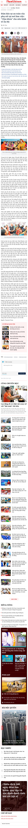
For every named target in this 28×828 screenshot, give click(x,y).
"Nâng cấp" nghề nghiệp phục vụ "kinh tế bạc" (18, 453)
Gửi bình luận (22, 373)
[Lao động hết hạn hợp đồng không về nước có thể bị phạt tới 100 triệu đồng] (6, 474)
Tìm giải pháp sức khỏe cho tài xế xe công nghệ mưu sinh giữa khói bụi (19, 581)
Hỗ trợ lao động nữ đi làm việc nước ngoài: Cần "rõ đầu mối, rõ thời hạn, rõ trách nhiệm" (19, 591)
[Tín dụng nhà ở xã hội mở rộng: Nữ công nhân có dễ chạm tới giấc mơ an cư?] (6, 420)
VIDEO (5, 630)
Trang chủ (3, 8)
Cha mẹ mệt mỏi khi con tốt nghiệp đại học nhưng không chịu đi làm (12, 616)
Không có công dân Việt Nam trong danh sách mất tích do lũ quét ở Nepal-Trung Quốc (13, 608)
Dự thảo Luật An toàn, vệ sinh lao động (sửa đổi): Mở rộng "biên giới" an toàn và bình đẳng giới (19, 536)
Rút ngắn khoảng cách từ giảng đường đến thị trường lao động (19, 554)
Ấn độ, (16, 357)
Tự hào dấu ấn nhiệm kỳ (7, 664)
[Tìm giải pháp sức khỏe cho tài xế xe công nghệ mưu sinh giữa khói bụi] (6, 582)
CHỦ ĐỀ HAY (6, 813)
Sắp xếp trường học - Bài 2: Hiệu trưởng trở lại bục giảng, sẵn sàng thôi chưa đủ (19, 527)
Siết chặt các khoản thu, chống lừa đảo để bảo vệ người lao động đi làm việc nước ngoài (19, 464)
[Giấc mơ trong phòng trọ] (14, 684)
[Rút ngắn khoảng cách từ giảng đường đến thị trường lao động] (6, 555)
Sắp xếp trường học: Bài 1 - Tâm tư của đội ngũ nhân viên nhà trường (19, 545)
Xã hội (8, 8)
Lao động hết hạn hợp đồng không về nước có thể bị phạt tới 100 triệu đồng (19, 473)
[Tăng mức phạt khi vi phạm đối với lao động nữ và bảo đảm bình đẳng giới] (6, 429)
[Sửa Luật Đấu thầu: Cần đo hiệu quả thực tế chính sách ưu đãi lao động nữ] (6, 447)
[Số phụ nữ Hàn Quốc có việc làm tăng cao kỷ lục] (5, 328)
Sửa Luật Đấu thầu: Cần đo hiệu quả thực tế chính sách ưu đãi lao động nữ (19, 446)
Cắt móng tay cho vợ (9, 702)
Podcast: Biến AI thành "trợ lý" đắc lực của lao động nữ (19, 480)
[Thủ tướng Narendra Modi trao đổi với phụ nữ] (14, 44)
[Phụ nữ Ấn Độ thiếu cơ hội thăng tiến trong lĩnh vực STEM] (5, 342)
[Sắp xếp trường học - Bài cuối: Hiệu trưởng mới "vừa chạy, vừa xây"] (6, 491)
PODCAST (6, 675)
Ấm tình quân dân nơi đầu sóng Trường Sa (12, 612)
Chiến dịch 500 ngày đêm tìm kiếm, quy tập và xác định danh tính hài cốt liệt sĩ (14, 790)
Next (26, 727)
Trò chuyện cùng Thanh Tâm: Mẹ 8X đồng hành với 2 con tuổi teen (14, 698)
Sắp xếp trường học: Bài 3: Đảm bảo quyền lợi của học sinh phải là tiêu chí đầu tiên (19, 518)
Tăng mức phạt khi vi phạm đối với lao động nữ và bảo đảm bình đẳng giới (19, 428)
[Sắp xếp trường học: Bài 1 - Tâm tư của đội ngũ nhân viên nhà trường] (6, 546)
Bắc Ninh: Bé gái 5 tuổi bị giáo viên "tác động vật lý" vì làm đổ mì (14, 752)
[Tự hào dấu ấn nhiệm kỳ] (7, 658)
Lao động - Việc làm (15, 8)
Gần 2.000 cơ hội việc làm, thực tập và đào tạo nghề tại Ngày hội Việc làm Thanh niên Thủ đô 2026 (19, 564)
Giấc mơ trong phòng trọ (11, 694)
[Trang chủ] (2, 5)
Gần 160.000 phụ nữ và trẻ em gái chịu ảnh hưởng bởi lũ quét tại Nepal (14, 741)
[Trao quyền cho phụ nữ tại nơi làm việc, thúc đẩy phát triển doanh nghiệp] (5, 347)
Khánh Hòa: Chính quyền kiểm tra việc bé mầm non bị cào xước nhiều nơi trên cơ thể (15, 764)
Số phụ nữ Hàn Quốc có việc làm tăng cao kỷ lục (12, 69)
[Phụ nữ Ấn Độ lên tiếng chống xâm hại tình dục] (5, 338)
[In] (18, 33)
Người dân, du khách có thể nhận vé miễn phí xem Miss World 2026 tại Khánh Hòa (15, 758)
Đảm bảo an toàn (23, 357)
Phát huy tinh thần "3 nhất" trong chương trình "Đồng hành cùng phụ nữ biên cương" (20, 667)
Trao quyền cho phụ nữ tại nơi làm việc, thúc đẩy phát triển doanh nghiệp (14, 76)
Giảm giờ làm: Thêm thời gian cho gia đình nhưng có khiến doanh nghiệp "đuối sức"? (19, 573)
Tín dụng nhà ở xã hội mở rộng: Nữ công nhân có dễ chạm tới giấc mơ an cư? (18, 419)
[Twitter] (11, 33)
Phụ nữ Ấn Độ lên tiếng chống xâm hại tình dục (12, 72)
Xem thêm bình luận (6, 378)
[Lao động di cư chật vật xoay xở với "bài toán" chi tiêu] (14, 394)
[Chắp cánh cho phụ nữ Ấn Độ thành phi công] (5, 333)
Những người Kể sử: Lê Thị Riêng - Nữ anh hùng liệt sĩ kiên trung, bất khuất (13, 651)
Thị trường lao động (8, 357)
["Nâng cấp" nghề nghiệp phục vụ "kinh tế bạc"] (6, 455)
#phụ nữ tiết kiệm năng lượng (9, 816)
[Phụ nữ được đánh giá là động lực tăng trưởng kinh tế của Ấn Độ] (14, 144)
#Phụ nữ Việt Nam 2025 (7, 818)
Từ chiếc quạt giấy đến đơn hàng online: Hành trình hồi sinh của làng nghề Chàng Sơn (19, 509)
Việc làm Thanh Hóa (6, 823)
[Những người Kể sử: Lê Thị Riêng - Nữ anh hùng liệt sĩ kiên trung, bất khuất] (14, 639)
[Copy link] (21, 33)
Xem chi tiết (7, 808)
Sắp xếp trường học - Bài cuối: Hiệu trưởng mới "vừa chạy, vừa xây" (19, 490)
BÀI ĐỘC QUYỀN (9, 708)
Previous (2, 727)
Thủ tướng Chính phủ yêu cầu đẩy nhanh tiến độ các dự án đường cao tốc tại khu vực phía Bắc (14, 620)
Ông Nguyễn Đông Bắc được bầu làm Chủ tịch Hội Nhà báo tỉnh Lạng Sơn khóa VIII (14, 770)
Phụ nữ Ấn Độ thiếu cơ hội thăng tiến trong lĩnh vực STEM (14, 74)
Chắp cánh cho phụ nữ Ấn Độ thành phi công (11, 71)
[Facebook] (6, 33)
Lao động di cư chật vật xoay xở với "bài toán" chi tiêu (14, 405)
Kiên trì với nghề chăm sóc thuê (19, 436)
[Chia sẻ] (15, 33)
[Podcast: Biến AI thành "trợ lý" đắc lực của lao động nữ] (6, 482)
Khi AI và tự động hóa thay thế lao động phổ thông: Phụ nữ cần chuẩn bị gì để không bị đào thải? (19, 500)
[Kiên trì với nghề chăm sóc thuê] (6, 438)
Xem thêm (14, 599)
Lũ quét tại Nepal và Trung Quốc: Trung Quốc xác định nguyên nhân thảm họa (14, 625)
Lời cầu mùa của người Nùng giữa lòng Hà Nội (15, 776)
